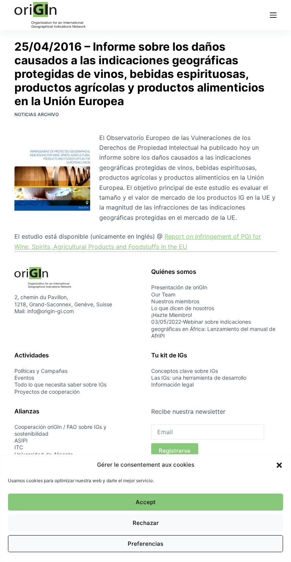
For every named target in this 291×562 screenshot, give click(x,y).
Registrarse (175, 450)
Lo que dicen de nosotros (182, 308)
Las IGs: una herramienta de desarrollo (198, 377)
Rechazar (146, 522)
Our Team (163, 294)
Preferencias (145, 543)
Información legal (172, 384)
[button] (279, 465)
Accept (146, 502)
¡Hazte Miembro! (171, 315)
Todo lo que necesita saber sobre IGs (60, 384)
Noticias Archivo (36, 114)
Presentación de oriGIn (179, 287)
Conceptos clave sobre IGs (184, 371)
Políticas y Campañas (40, 371)
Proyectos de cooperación (47, 391)
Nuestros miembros (175, 301)
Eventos (24, 377)
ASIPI (21, 440)
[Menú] (273, 15)
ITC (18, 447)
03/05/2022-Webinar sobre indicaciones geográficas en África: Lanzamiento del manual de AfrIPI (213, 328)
